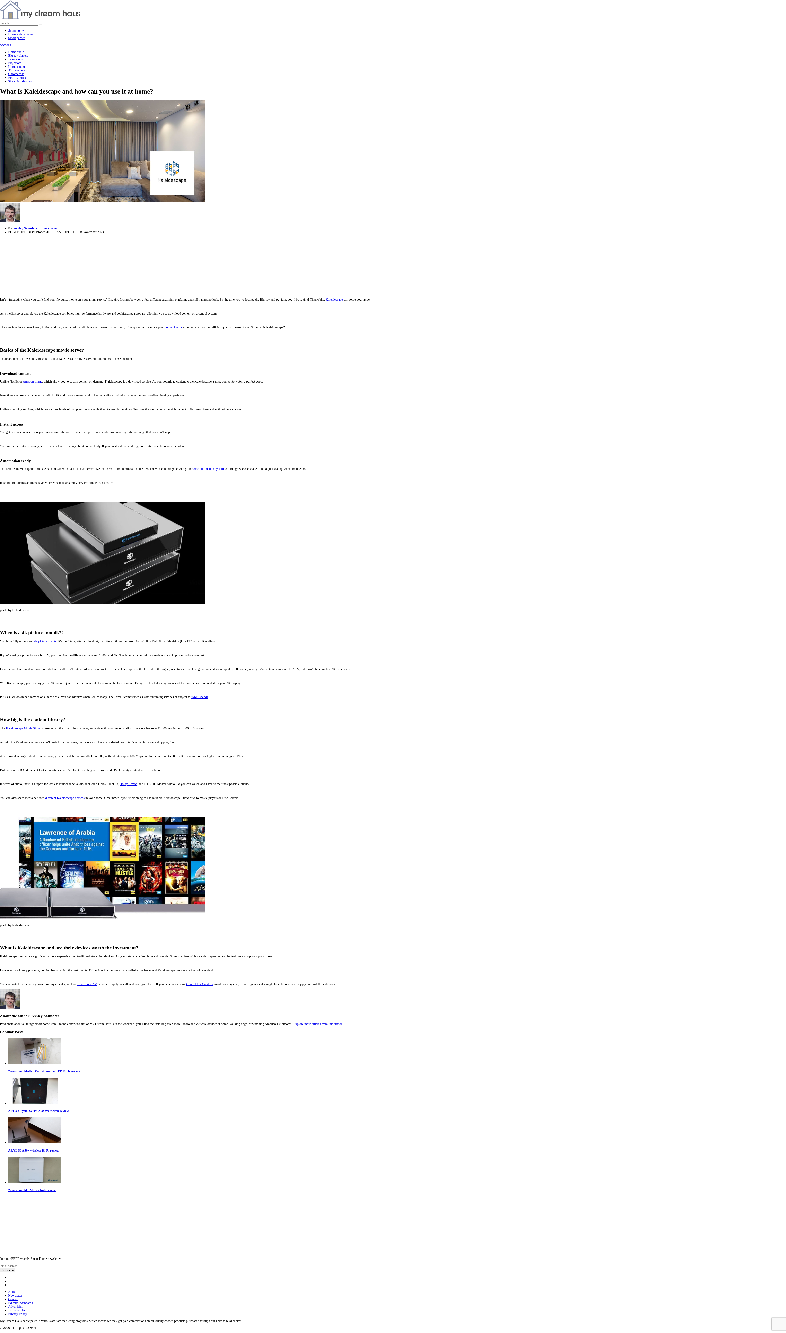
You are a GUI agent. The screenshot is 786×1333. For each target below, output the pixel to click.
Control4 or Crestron (199, 984)
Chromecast (16, 74)
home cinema (173, 327)
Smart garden (16, 38)
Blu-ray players (18, 55)
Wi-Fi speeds (199, 697)
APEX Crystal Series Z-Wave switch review (38, 1111)
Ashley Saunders (25, 228)
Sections (5, 45)
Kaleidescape (334, 299)
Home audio (16, 52)
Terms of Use (17, 1310)
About (12, 1291)
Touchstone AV (87, 984)
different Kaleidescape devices (65, 798)
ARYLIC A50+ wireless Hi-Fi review (33, 1150)
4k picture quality (45, 641)
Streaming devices (20, 81)
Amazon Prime (32, 381)
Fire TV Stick (17, 77)
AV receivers (16, 70)
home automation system (208, 469)
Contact (13, 1299)
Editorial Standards (20, 1303)
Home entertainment (21, 34)
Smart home (16, 30)
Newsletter (15, 1295)
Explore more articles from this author (317, 1024)
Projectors (14, 63)
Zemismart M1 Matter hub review (32, 1190)
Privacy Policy (17, 1314)
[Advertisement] (123, 266)
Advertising (15, 1306)
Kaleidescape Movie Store (23, 728)
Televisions (15, 59)
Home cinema (17, 66)
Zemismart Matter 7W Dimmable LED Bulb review (44, 1071)
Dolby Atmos (128, 784)
